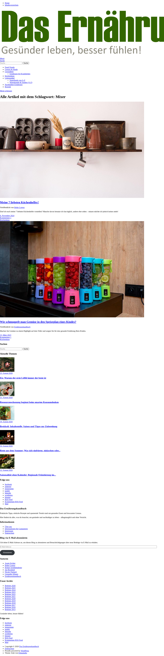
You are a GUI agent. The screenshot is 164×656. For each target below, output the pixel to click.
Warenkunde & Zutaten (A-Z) (21, 82)
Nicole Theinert (11, 572)
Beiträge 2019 (10, 601)
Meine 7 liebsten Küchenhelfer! (19, 202)
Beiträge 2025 (10, 588)
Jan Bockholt (10, 570)
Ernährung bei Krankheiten (20, 74)
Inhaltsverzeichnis (11, 5)
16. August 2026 (6, 446)
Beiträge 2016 (10, 607)
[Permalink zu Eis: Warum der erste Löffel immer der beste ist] (7, 371)
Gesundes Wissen (11, 574)
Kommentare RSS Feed (14, 502)
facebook (8, 484)
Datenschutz (9, 533)
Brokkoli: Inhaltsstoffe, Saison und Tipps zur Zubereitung (28, 426)
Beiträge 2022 (10, 594)
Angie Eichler (10, 563)
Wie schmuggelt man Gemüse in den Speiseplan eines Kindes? (38, 321)
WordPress (25, 651)
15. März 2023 (5, 335)
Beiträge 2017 (10, 605)
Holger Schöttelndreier (13, 568)
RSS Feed (8, 500)
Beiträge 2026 (10, 586)
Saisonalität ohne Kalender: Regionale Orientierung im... (28, 475)
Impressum (9, 531)
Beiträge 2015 (10, 609)
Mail (6, 504)
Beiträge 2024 (10, 590)
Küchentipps (9, 76)
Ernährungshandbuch (22, 327)
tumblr (7, 491)
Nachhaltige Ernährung (13, 85)
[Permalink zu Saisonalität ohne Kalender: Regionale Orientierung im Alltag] (7, 468)
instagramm (9, 489)
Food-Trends (10, 67)
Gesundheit (9, 72)
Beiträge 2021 (10, 596)
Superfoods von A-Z (17, 80)
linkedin (8, 493)
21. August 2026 (6, 398)
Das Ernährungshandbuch (29, 646)
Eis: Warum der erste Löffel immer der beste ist (23, 378)
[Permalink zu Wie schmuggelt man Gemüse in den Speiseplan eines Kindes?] (72, 317)
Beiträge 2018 (10, 603)
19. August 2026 (6, 422)
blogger (8, 497)
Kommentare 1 (5, 218)
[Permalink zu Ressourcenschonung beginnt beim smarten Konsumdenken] (7, 395)
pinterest (8, 487)
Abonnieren (7, 552)
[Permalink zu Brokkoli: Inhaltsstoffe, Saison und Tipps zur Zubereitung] (7, 420)
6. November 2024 (7, 216)
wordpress (9, 495)
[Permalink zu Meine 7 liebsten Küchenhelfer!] (72, 197)
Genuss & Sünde (11, 69)
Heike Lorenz (19, 207)
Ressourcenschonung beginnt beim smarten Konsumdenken (29, 402)
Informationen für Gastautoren (16, 529)
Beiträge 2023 (10, 592)
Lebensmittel (10, 78)
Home (7, 3)
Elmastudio (22, 653)
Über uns (8, 527)
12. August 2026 (6, 470)
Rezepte (8, 87)
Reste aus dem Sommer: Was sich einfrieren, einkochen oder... (30, 450)
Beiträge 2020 (10, 599)
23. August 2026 (6, 373)
